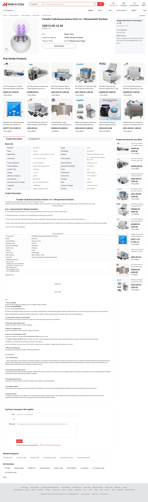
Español (33, 489)
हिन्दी (101, 489)
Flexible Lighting (45, 468)
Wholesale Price (76, 487)
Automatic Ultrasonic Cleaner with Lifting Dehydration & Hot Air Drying (137, 160)
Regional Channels (98, 487)
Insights (125, 487)
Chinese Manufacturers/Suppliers (50, 487)
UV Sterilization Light (49, 457)
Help (110, 10)
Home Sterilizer (71, 468)
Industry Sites (87, 487)
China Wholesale (65, 487)
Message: (12, 424)
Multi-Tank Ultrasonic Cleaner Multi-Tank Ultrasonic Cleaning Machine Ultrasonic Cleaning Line (137, 175)
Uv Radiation (84, 468)
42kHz (35, 176)
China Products (34, 487)
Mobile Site (118, 487)
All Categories (9, 10)
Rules (144, 10)
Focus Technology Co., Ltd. (60, 494)
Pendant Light (34, 457)
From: (13, 414)
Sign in (144, 5)
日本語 (96, 489)
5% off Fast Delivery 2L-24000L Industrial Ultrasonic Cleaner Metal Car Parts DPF (137, 144)
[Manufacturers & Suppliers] (13, 4)
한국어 (90, 489)
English (27, 489)
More (118, 43)
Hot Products (24, 487)
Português (40, 489)
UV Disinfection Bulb (83, 457)
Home (88, 148)
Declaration (95, 494)
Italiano (64, 489)
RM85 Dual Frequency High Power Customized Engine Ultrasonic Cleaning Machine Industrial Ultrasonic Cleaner (137, 281)
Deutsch (70, 489)
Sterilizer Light (58, 468)
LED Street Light (21, 457)
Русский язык (56, 489)
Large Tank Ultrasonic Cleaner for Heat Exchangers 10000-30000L (137, 250)
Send (19, 441)
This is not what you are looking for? (27, 445)
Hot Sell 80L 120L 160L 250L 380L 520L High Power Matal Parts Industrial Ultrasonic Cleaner (137, 190)
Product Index (109, 487)
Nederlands (78, 489)
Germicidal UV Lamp (66, 457)
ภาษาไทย (106, 489)
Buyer (100, 10)
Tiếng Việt (120, 489)
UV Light (7, 468)
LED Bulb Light (7, 457)
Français (47, 489)
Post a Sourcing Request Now (50, 445)
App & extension (121, 10)
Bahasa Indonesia (130, 489)
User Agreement (85, 494)
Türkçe (113, 489)
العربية (84, 489)
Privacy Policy (104, 494)
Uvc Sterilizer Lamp (11, 472)
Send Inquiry (59, 46)
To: (14, 419)
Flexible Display (19, 468)
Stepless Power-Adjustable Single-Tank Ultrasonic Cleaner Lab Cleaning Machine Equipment (137, 235)
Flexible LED (31, 468)
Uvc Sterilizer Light (98, 468)
